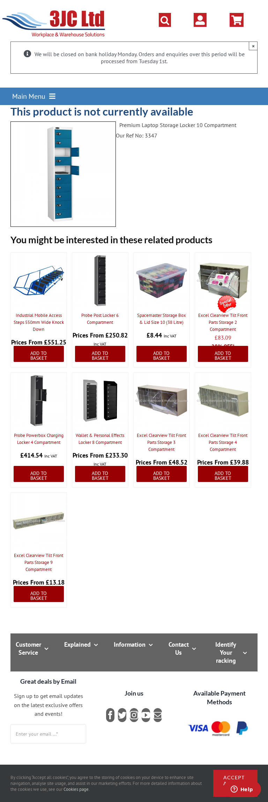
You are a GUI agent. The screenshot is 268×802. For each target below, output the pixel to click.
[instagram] (134, 715)
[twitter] (122, 715)
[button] (165, 20)
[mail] (158, 715)
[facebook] (110, 715)
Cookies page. (77, 789)
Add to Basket (38, 355)
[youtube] (146, 715)
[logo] (54, 8)
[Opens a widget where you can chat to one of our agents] (242, 790)
